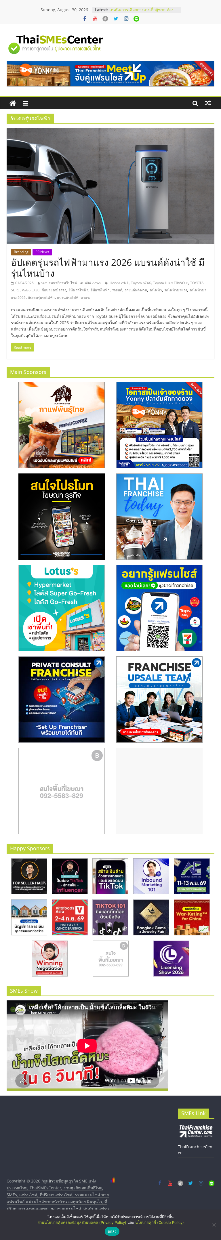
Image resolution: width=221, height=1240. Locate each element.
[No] (214, 1225)
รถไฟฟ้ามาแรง (175, 290)
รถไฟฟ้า (155, 290)
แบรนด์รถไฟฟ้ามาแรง (74, 297)
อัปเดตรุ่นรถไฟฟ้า (41, 297)
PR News (42, 251)
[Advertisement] (159, 791)
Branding (21, 251)
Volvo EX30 (30, 290)
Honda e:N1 (119, 282)
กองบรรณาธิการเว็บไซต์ (59, 282)
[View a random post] (208, 103)
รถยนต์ (117, 290)
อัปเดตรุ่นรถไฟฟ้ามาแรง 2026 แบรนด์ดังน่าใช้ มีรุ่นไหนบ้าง (108, 267)
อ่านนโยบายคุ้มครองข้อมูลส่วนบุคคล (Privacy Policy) (81, 1222)
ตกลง (112, 1231)
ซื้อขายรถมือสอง (54, 290)
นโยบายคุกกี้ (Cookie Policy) (159, 1222)
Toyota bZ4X (141, 282)
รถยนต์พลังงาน (136, 290)
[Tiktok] (105, 19)
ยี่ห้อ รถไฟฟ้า (78, 290)
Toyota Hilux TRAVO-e (170, 282)
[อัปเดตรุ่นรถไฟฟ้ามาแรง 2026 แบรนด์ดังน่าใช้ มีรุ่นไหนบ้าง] (110, 132)
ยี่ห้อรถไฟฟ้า (100, 290)
